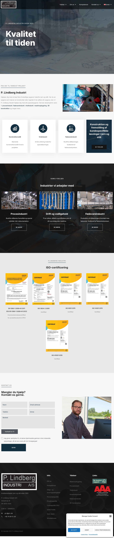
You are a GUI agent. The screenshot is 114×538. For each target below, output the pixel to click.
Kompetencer (51, 485)
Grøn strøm (51, 514)
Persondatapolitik (93, 534)
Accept (74, 530)
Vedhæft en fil (9, 431)
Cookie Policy (84, 534)
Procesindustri (74, 486)
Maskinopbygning (76, 482)
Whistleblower (51, 518)
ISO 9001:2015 (70, 308)
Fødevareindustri (71, 137)
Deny (87, 530)
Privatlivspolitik (52, 501)
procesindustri (7, 106)
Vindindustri (43, 137)
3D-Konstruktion (75, 503)
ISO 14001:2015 (97, 308)
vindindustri (29, 106)
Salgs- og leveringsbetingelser (53, 491)
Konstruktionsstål (15, 137)
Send (14, 447)
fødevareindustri (18, 106)
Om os (49, 481)
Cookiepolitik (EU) (53, 505)
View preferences (102, 530)
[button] (110, 516)
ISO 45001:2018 (57, 355)
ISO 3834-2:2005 (44, 308)
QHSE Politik (51, 510)
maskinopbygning (40, 106)
